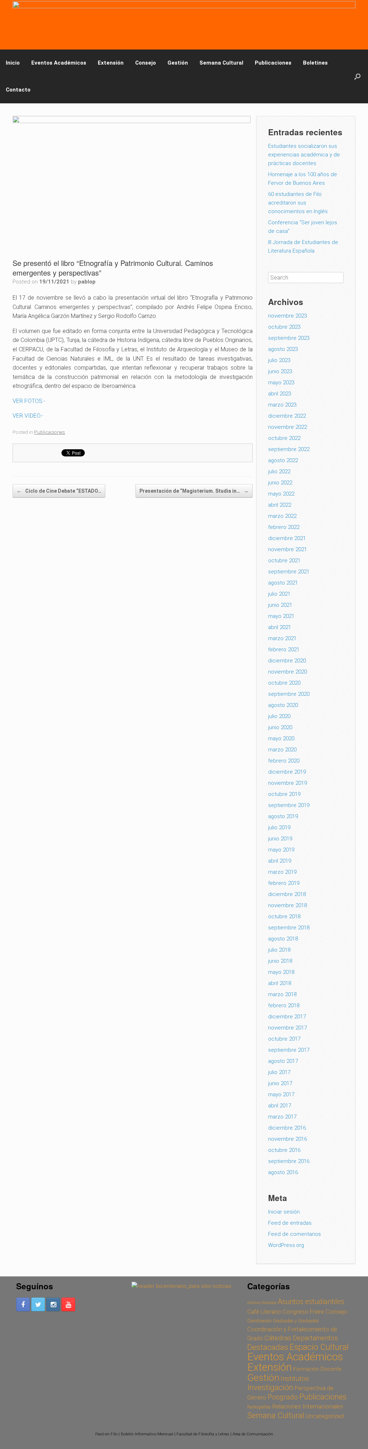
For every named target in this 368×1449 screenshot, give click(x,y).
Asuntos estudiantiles (311, 1302)
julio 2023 (279, 360)
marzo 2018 (282, 994)
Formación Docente (317, 1369)
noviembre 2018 (287, 905)
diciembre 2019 (287, 772)
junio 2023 (280, 371)
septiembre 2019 (288, 805)
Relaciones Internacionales (307, 1406)
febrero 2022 (283, 527)
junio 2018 (280, 961)
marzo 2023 (282, 405)
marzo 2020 (282, 749)
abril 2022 (279, 505)
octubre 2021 (284, 560)
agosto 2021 (283, 583)
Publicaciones (273, 63)
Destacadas (267, 1347)
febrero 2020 (283, 761)
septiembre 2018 (288, 927)
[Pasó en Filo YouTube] (68, 1304)
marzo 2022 (282, 516)
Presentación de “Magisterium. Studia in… (194, 491)
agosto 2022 (283, 460)
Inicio (13, 63)
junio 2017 (280, 1083)
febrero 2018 (283, 1005)
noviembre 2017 (287, 1027)
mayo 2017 (281, 1094)
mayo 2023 (281, 382)
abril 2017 (279, 1105)
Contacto (18, 89)
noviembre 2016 (287, 1139)
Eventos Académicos (58, 63)
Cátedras (277, 1338)
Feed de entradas (290, 1223)
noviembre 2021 (287, 549)
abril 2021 (279, 627)
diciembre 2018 (287, 894)
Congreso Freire (303, 1311)
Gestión (177, 63)
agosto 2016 (283, 1172)
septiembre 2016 (288, 1161)
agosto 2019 (283, 816)
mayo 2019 (281, 850)
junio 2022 (280, 482)
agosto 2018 (283, 938)
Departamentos (315, 1338)
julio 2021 (279, 594)
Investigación (270, 1387)
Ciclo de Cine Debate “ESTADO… (59, 491)
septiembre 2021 (288, 571)
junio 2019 (280, 838)
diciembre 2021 (287, 538)
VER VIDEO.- (28, 415)
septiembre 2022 (288, 449)
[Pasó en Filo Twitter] (38, 1304)
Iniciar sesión (284, 1212)
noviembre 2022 (287, 427)
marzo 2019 (282, 872)
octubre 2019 (284, 794)
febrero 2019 (283, 883)
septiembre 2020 (288, 694)
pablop (87, 281)
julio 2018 (279, 950)
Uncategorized (325, 1416)
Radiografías (259, 1407)
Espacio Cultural (319, 1347)
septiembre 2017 (288, 1050)
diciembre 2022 (287, 416)
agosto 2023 (283, 349)
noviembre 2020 (287, 672)
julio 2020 (279, 716)
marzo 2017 (282, 1116)
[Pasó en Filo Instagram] (53, 1304)
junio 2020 (280, 727)
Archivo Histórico (261, 1302)
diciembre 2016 (287, 1128)
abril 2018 (279, 983)
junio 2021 (280, 605)
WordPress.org (286, 1245)
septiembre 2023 (288, 338)
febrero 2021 (283, 649)
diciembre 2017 (287, 1016)
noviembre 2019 (287, 783)
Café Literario (264, 1311)
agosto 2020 (283, 705)
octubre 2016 (284, 1150)
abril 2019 (279, 861)
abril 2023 (279, 393)
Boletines (315, 63)
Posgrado (283, 1397)
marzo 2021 (282, 638)
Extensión (111, 63)
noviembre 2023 (287, 316)
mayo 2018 (281, 972)
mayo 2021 (281, 616)
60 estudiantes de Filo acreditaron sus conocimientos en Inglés (298, 203)
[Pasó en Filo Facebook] (23, 1304)
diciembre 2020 (287, 660)
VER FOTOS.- (29, 401)
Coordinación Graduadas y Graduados (283, 1320)
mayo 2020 (281, 738)
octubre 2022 (284, 438)
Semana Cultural (221, 63)
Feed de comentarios (294, 1234)
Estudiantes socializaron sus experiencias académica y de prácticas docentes (304, 155)
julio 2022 (279, 471)
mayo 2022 (281, 494)
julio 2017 (279, 1072)
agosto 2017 (283, 1061)
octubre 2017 (284, 1039)
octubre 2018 (284, 916)
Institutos (295, 1378)
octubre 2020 (284, 683)
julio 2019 (279, 827)
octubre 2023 (284, 327)
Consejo (145, 63)
